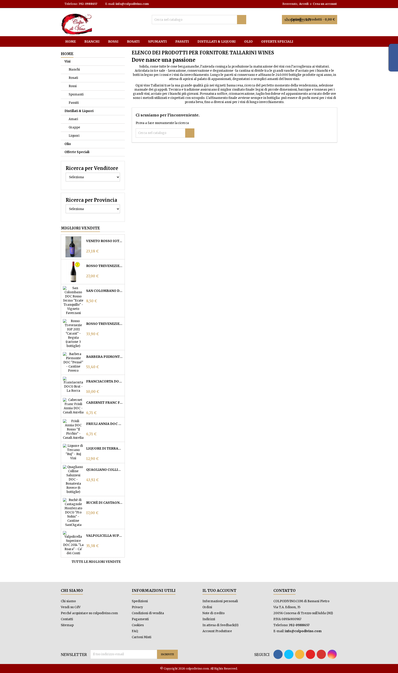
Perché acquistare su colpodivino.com (89, 613)
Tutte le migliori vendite (98, 562)
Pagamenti (140, 619)
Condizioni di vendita (148, 613)
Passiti (182, 41)
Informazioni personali (220, 601)
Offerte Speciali (277, 41)
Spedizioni (140, 601)
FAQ (135, 631)
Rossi (113, 41)
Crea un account (325, 4)
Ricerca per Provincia (91, 200)
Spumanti (157, 41)
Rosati (133, 41)
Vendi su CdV (71, 607)
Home (70, 41)
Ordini (207, 607)
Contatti (67, 619)
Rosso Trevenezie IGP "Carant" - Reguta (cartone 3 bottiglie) (104, 324)
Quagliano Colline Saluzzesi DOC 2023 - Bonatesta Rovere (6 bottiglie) (104, 469)
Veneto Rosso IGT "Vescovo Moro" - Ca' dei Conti (104, 241)
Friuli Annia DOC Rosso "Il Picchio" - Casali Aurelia (104, 424)
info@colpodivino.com (132, 4)
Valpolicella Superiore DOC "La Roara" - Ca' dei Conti (104, 535)
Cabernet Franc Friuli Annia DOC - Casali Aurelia (104, 402)
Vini (67, 61)
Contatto (284, 590)
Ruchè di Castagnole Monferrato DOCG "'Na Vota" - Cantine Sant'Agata (104, 502)
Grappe (74, 127)
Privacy (137, 607)
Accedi (304, 4)
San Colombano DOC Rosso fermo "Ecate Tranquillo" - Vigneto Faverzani (104, 291)
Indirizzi (208, 619)
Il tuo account (219, 590)
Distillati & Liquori (216, 41)
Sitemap (67, 625)
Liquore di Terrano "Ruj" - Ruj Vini (104, 448)
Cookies (138, 625)
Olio (248, 41)
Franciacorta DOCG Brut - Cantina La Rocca (104, 381)
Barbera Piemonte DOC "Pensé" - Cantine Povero (104, 357)
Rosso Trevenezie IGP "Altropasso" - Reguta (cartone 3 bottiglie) (104, 266)
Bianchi (92, 41)
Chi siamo (68, 601)
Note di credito (213, 613)
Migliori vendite (80, 228)
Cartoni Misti (141, 637)
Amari (73, 119)
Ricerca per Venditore (92, 168)
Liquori (74, 136)
